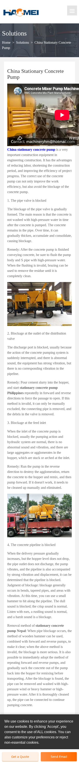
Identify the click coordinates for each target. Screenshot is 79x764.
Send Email (59, 757)
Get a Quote (20, 757)
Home (6, 42)
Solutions (22, 42)
